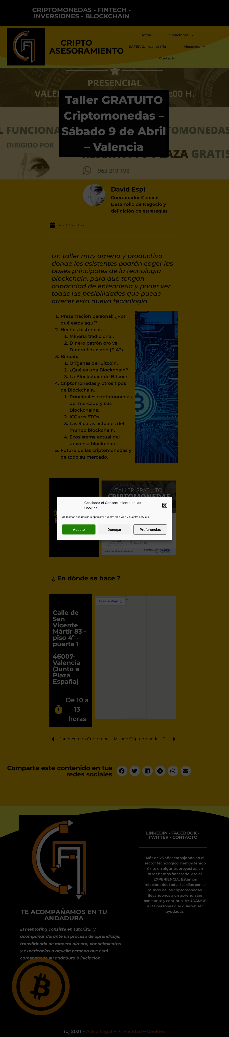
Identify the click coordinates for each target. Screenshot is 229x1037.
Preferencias (150, 529)
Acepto (79, 529)
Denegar (114, 529)
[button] (165, 505)
